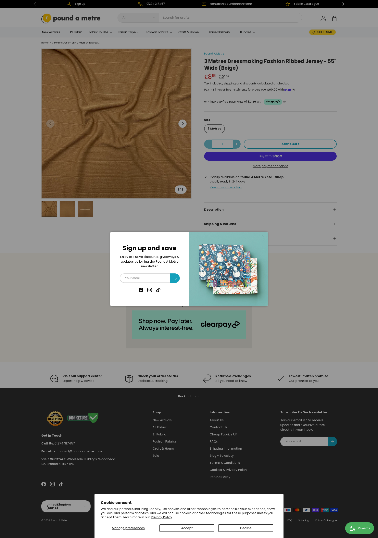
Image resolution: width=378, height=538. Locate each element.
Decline (246, 528)
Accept (187, 528)
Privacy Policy (161, 517)
